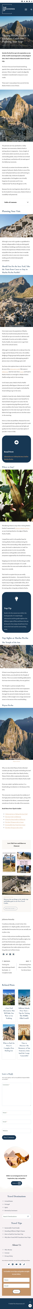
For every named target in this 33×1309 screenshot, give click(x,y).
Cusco (22, 372)
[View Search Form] (31, 9)
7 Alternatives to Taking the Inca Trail (16, 814)
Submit (16, 1291)
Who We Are (8, 1250)
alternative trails (15, 369)
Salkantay (5, 372)
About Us (16, 1244)
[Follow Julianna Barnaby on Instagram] (10, 954)
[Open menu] (26, 9)
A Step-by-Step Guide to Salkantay (15, 819)
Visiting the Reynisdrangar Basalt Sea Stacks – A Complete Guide (8, 967)
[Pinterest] (29, 1)
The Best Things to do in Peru (14, 827)
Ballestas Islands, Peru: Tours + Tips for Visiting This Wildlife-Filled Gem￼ (24, 1013)
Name (5, 1112)
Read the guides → (10, 908)
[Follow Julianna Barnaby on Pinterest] (13, 954)
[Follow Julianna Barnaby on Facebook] (3, 954)
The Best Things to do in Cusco (14, 822)
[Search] (28, 1216)
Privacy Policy (9, 1256)
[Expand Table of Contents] (28, 202)
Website (5, 1130)
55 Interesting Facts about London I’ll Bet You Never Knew (24, 965)
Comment (6, 1085)
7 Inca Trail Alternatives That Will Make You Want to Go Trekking (9, 1013)
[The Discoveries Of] (8, 9)
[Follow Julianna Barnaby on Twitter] (6, 954)
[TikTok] (32, 1)
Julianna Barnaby (8, 919)
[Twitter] (24, 1)
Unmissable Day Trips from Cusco (15, 825)
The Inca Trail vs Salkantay (13, 816)
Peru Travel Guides (7, 31)
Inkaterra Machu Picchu (22, 528)
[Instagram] (22, 1)
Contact (7, 1253)
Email (5, 1121)
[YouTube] (27, 1)
